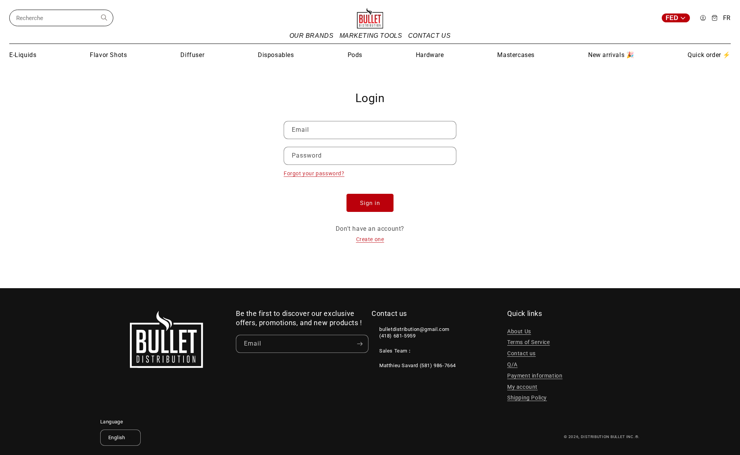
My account (522, 387)
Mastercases (516, 55)
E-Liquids (22, 55)
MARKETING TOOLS (371, 35)
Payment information (534, 376)
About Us (519, 331)
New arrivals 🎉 (611, 55)
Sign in (370, 203)
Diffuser (192, 55)
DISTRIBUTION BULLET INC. (608, 437)
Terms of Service (528, 342)
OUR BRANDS (311, 35)
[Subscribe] (359, 344)
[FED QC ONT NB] (678, 17)
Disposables (276, 55)
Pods (355, 55)
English (116, 437)
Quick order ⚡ (709, 55)
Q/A (512, 364)
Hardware (430, 55)
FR (727, 18)
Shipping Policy (527, 398)
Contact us (521, 353)
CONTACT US (429, 35)
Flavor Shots (108, 55)
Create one (370, 239)
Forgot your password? (314, 173)
